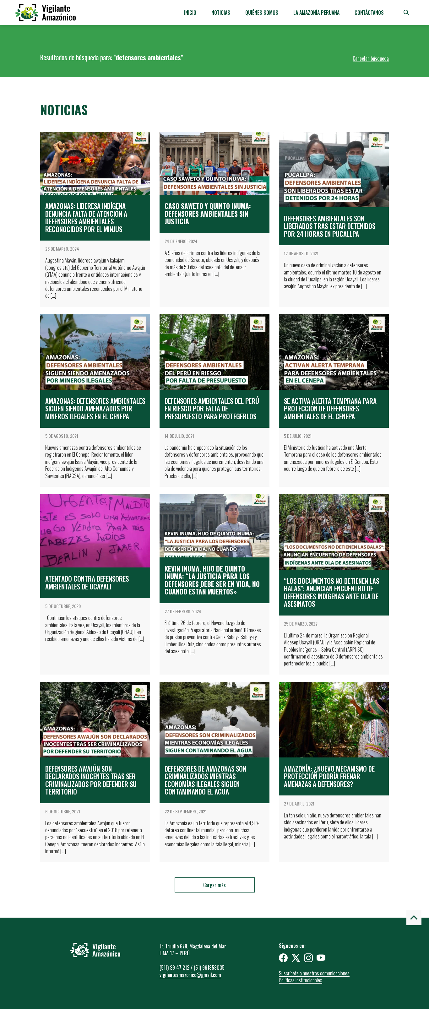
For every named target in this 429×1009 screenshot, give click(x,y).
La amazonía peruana (316, 12)
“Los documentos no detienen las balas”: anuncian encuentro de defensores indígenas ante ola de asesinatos (331, 592)
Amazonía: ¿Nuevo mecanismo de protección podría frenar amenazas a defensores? (329, 776)
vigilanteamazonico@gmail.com (190, 975)
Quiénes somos (261, 12)
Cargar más (214, 885)
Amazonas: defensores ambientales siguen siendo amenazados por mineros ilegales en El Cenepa (95, 408)
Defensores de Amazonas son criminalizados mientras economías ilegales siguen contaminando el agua (205, 780)
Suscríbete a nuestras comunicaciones (314, 973)
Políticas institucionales (300, 980)
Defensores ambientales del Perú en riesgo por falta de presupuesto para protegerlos (212, 408)
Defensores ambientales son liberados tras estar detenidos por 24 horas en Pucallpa (329, 226)
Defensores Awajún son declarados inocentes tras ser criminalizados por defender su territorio (91, 780)
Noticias (220, 12)
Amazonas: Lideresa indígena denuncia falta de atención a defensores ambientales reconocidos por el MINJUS (86, 217)
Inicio (190, 12)
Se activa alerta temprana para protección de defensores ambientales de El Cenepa (330, 408)
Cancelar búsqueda (371, 58)
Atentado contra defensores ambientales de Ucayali (87, 582)
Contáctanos (369, 12)
